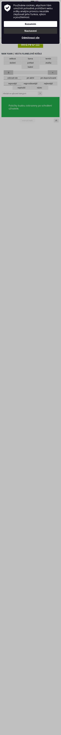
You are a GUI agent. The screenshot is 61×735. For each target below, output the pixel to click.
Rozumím (30, 24)
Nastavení (30, 30)
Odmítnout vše (31, 37)
